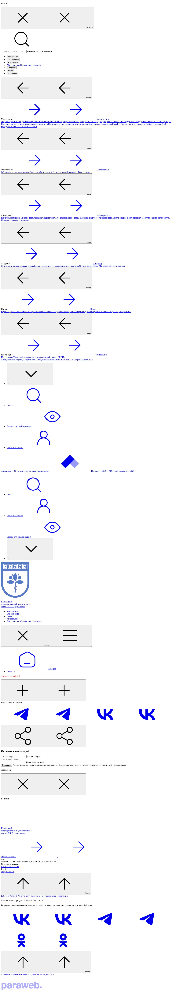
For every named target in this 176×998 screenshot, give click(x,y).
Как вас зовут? (33, 756)
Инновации (12, 74)
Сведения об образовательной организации (21, 974)
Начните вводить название (39, 51)
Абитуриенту (13, 62)
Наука (10, 71)
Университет (13, 57)
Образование (13, 59)
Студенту (12, 68)
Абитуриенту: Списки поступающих (24, 65)
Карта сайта (48, 974)
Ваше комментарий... (36, 762)
